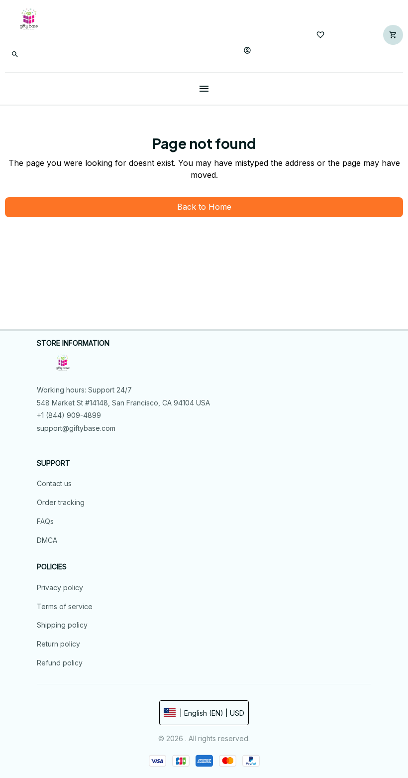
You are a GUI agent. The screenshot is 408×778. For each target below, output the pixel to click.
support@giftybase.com (76, 428)
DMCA (47, 540)
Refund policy (60, 662)
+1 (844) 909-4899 (69, 415)
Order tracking (61, 502)
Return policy (58, 644)
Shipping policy (62, 625)
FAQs (45, 521)
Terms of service (65, 606)
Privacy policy (60, 587)
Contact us (54, 483)
